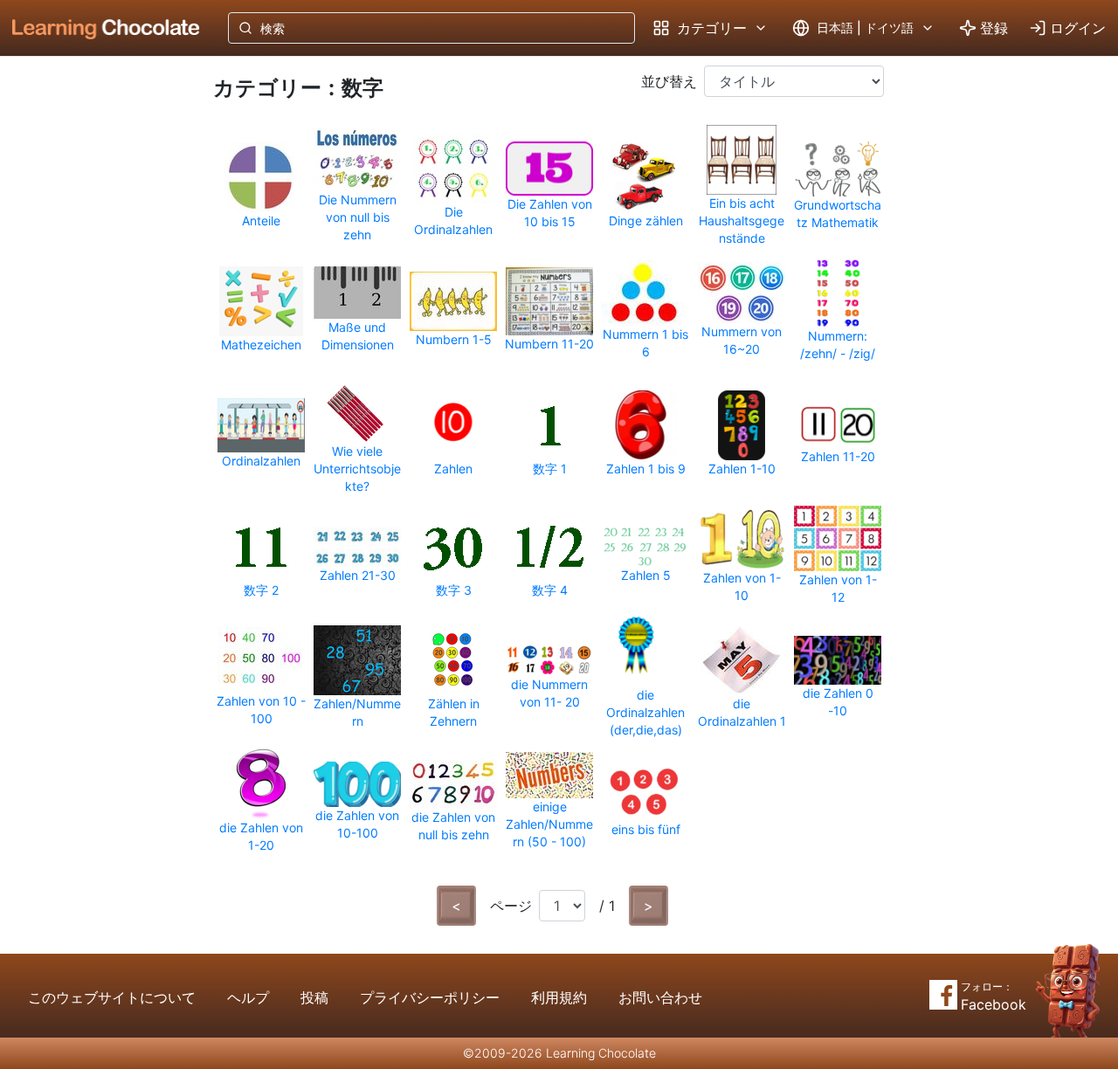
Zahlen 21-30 (358, 575)
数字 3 (454, 590)
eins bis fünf (645, 829)
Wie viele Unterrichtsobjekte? (357, 468)
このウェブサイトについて (112, 997)
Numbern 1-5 (454, 339)
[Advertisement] (92, 345)
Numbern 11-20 (549, 343)
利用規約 (559, 997)
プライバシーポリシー (430, 997)
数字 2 (261, 590)
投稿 (314, 997)
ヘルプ (248, 997)
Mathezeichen (261, 344)
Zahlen (453, 468)
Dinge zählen (646, 220)
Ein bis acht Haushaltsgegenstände (741, 220)
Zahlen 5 (646, 575)
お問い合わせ (660, 997)
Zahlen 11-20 (838, 456)
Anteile (261, 220)
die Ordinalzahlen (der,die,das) (645, 712)
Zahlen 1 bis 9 (646, 468)
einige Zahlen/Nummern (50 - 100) (549, 824)
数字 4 (550, 590)
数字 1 (550, 468)
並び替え (669, 81)
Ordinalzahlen (261, 460)
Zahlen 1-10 (742, 468)
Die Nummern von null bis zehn (358, 217)
